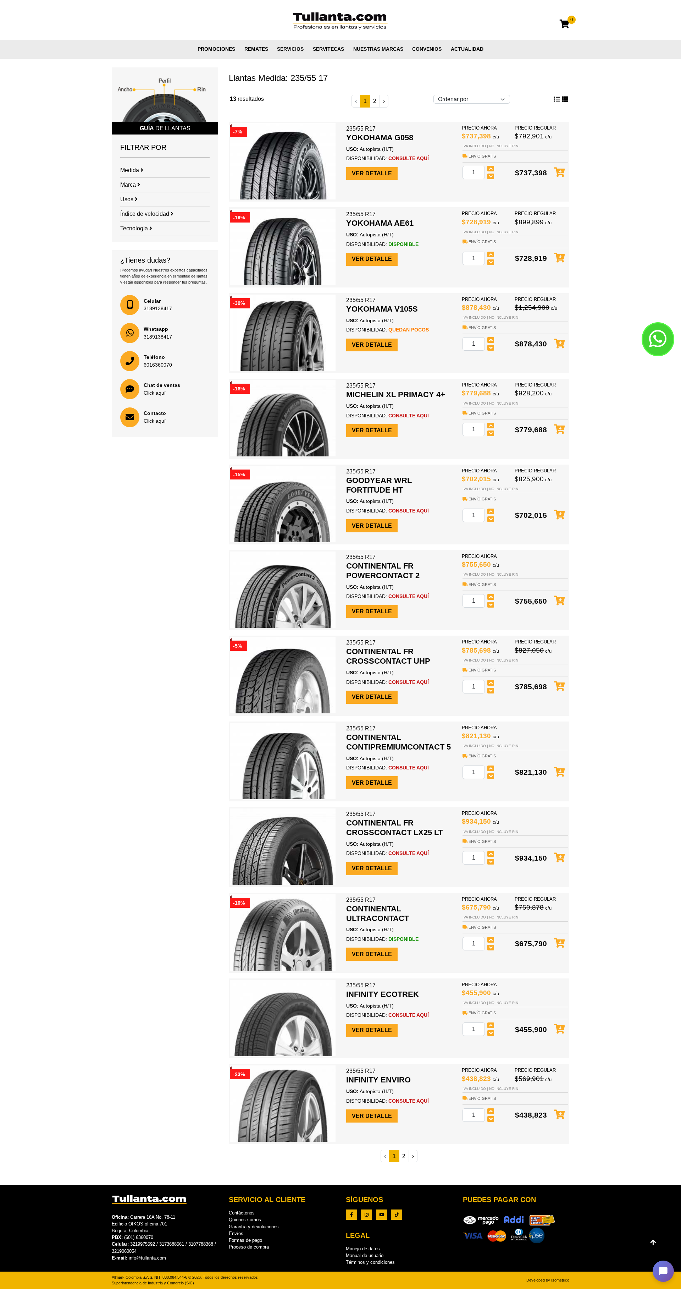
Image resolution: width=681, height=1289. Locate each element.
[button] (663, 1271)
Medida (130, 170)
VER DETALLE (372, 173)
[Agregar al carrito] (559, 172)
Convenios (427, 49)
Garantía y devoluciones (254, 1226)
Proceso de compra (249, 1247)
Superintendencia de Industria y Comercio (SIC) (153, 1283)
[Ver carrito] (564, 25)
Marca (128, 185)
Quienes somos (245, 1219)
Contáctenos (242, 1213)
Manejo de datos (363, 1248)
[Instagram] (366, 1215)
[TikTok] (396, 1215)
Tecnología (134, 228)
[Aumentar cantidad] (490, 168)
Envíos (236, 1233)
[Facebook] (351, 1215)
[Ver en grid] (557, 99)
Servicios (290, 49)
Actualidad (467, 49)
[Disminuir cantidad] (490, 176)
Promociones (216, 49)
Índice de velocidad (145, 214)
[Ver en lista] (565, 99)
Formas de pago (245, 1240)
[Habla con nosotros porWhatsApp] (658, 339)
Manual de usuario (364, 1255)
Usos (127, 199)
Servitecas (328, 49)
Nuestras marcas (378, 49)
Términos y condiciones (370, 1262)
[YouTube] (381, 1215)
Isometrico (560, 1280)
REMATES (256, 49)
